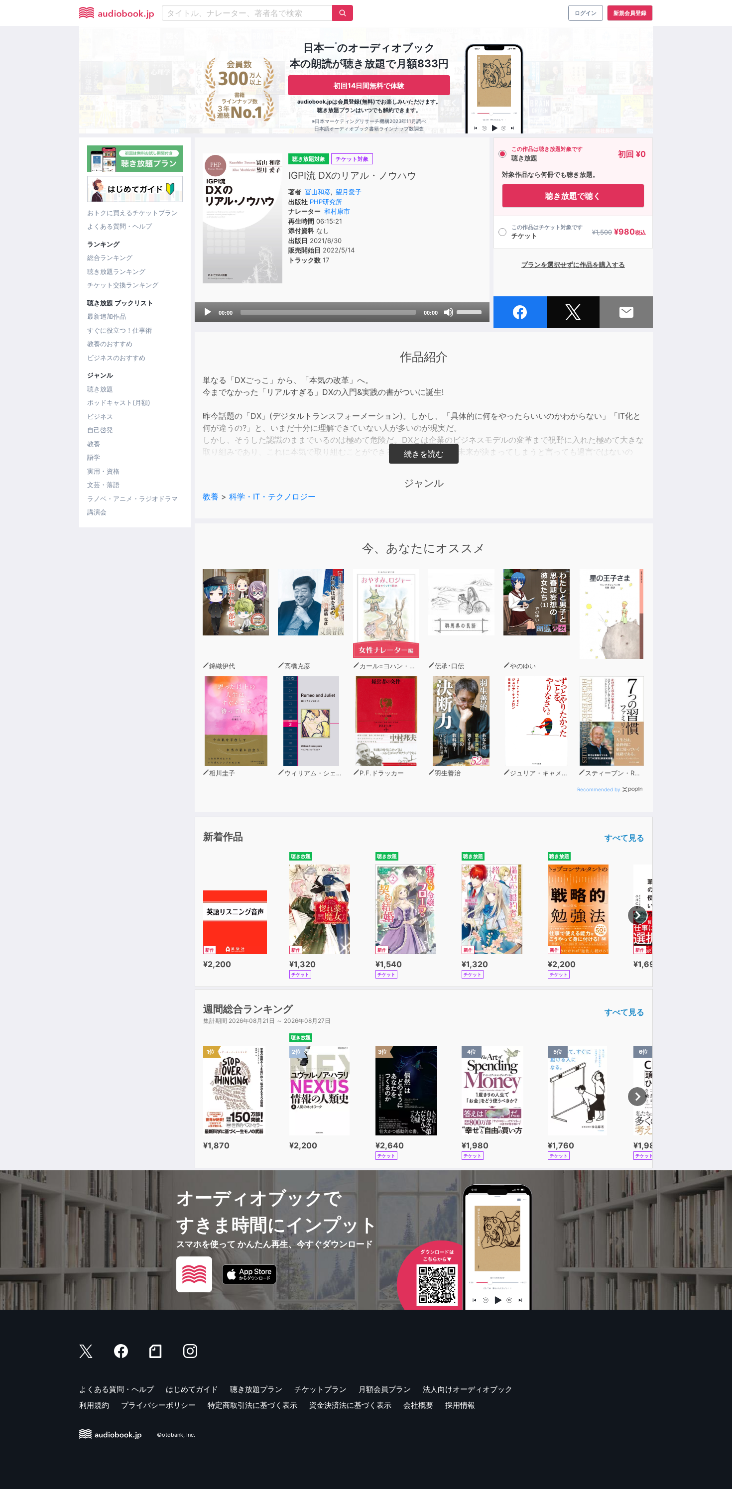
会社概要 (418, 1405)
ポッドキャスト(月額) (118, 402)
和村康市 (337, 211)
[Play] (208, 312)
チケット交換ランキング (122, 285)
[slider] (471, 311)
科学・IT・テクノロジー (272, 496)
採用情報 (460, 1405)
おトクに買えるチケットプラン (132, 213)
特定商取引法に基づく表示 (252, 1405)
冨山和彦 (318, 192)
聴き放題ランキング (116, 271)
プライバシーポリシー (158, 1405)
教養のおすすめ (109, 344)
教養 (93, 444)
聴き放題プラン (256, 1389)
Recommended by (598, 789)
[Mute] (449, 312)
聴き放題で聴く (573, 196)
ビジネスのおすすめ (116, 358)
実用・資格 (103, 471)
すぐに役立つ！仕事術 (119, 330)
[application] (342, 312)
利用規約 (94, 1405)
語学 (93, 457)
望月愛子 (349, 192)
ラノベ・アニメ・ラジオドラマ (132, 498)
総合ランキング (109, 257)
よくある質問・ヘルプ (119, 226)
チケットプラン (320, 1389)
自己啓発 (100, 430)
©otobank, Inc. (176, 1434)
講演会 (97, 512)
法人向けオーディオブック (467, 1389)
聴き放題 (100, 389)
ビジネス (100, 416)
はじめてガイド (192, 1389)
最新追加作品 (106, 316)
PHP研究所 (326, 202)
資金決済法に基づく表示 (350, 1405)
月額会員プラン (385, 1389)
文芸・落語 (103, 485)
